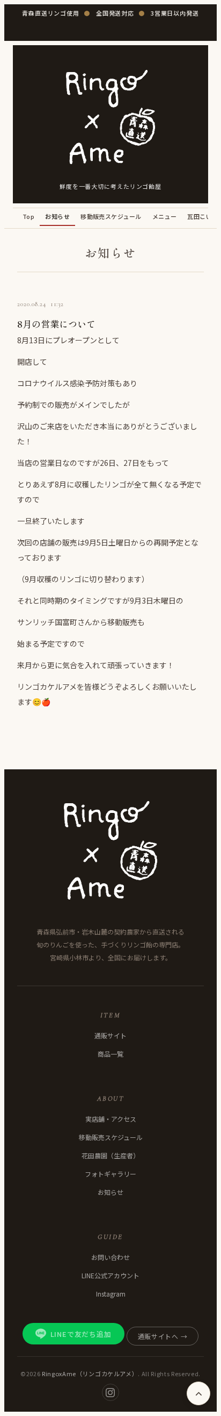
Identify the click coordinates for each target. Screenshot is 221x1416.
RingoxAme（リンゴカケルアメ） (90, 1373)
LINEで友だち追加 (81, 1334)
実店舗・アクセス (110, 1118)
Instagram (111, 1293)
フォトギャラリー (110, 1173)
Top (28, 216)
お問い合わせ (110, 1257)
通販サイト (110, 1035)
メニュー (164, 216)
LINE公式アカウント (110, 1275)
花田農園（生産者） (110, 1155)
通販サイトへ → (163, 1336)
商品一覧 (110, 1053)
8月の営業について (56, 323)
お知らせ (57, 216)
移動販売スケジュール (110, 216)
